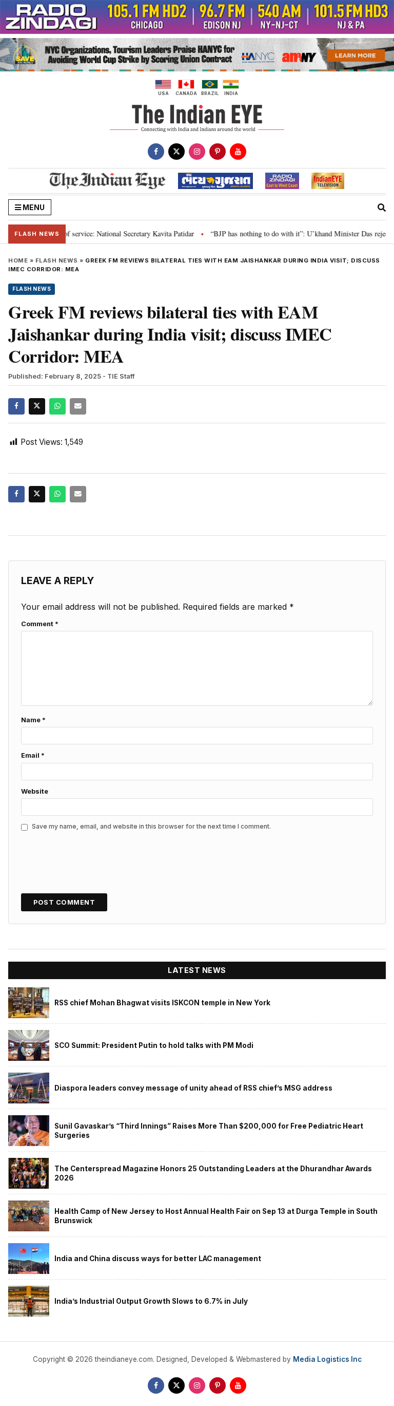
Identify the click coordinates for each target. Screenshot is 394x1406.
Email (33, 755)
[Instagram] (197, 151)
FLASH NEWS (56, 260)
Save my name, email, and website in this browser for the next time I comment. (151, 826)
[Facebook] (156, 151)
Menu (33, 207)
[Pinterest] (217, 151)
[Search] (382, 207)
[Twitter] (176, 151)
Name (33, 720)
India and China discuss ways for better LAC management (157, 1258)
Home (18, 260)
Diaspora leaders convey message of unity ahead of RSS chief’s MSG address (193, 1088)
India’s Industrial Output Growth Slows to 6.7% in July (151, 1301)
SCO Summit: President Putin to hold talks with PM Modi (153, 1045)
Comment (39, 624)
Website (34, 791)
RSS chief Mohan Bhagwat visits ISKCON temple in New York (162, 1003)
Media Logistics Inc (327, 1359)
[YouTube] (238, 151)
